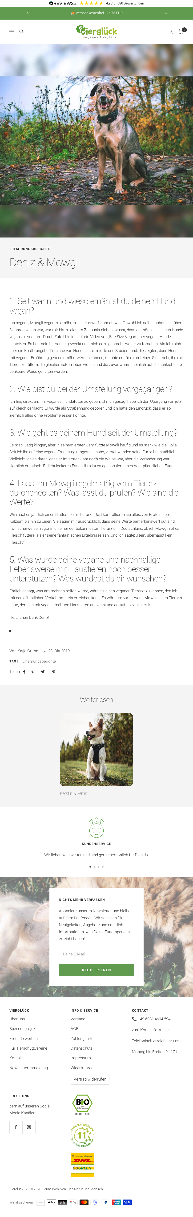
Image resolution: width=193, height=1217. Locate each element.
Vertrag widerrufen (90, 1079)
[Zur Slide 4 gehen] (103, 867)
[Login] (171, 32)
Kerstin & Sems (73, 793)
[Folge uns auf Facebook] (15, 1127)
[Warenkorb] (181, 31)
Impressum (81, 1058)
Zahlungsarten (83, 1038)
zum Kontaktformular (150, 1029)
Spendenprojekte (24, 1028)
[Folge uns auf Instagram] (28, 1127)
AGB (74, 1028)
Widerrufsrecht (84, 1067)
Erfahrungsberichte (29, 249)
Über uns (17, 1019)
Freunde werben (23, 1038)
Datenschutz (81, 1048)
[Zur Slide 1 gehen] (90, 867)
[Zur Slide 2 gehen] (94, 867)
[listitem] (24, 672)
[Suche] (21, 32)
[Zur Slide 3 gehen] (98, 867)
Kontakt (16, 1058)
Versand (78, 1019)
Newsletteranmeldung (28, 1067)
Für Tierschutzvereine (28, 1048)
